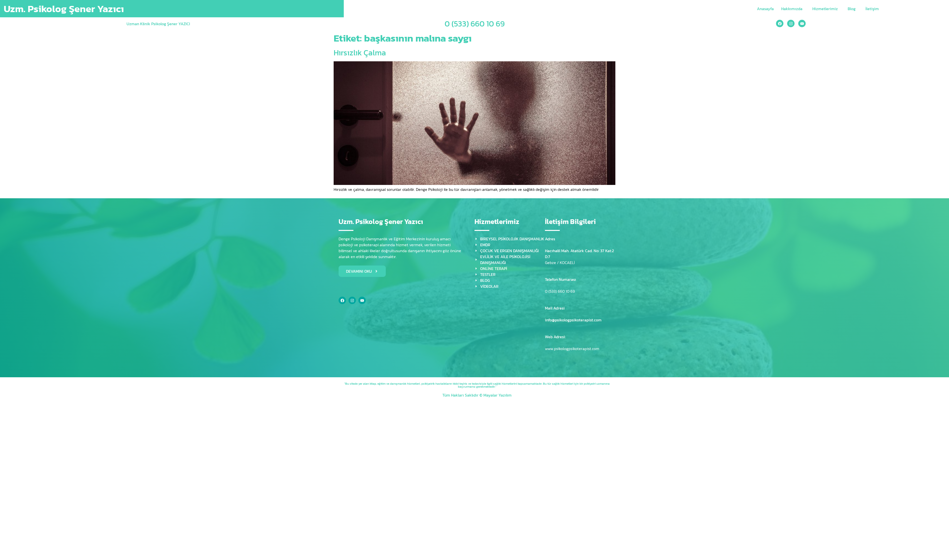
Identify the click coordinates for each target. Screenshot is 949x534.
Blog (852, 9)
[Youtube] (802, 23)
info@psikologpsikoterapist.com (573, 320)
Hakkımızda (791, 9)
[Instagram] (791, 23)
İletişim (872, 9)
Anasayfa (765, 9)
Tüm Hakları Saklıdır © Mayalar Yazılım (477, 395)
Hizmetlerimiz (825, 9)
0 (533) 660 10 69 (475, 24)
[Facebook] (779, 23)
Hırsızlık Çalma (360, 53)
